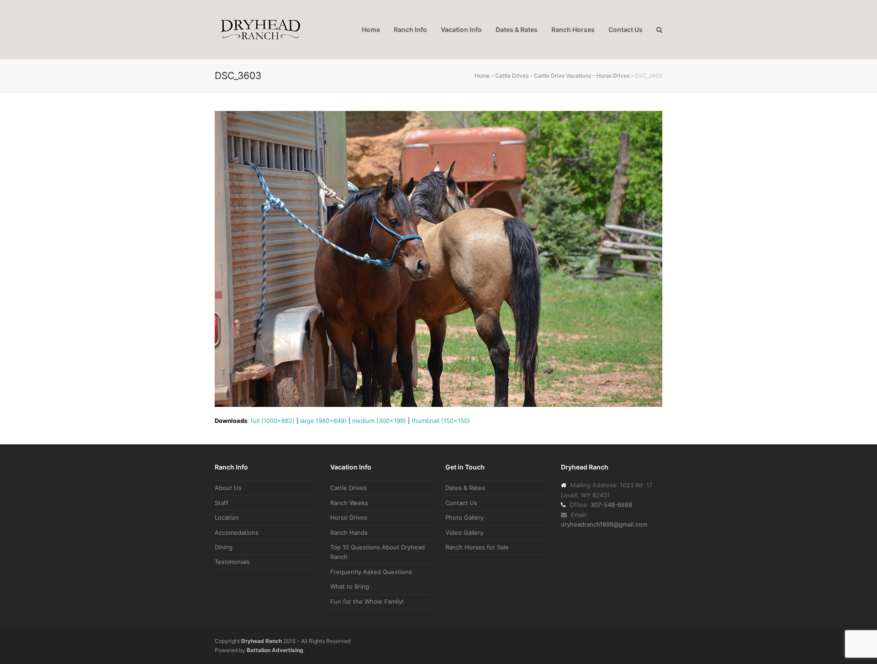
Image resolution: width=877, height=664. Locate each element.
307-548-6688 (611, 504)
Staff (221, 502)
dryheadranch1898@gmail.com (604, 524)
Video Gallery (464, 532)
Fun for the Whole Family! (367, 601)
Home (482, 75)
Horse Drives (348, 517)
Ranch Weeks (349, 502)
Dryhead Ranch (261, 641)
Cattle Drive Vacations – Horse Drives (581, 75)
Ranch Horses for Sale (477, 547)
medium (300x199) (379, 420)
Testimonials (232, 561)
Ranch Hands (349, 532)
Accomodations (237, 532)
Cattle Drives (511, 75)
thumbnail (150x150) (441, 420)
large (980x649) (323, 420)
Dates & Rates (465, 487)
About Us (228, 487)
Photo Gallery (464, 517)
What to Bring (349, 586)
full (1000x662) (273, 420)
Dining (223, 547)
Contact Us (461, 502)
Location (227, 517)
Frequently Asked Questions (371, 571)
